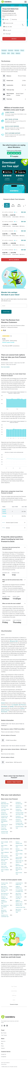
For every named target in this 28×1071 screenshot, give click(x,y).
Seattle (12, 706)
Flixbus (22, 708)
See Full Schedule (14, 259)
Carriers (4, 53)
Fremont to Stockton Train (4, 813)
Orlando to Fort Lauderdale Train (5, 916)
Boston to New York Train (4, 890)
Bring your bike (14, 641)
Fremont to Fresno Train (4, 828)
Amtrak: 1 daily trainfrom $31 (8, 364)
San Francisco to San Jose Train (5, 894)
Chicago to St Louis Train (19, 897)
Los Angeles (15, 704)
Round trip (14, 19)
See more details (5, 367)
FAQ (8, 53)
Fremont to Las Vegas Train (4, 825)
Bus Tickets (3, 1032)
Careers (3, 1048)
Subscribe (6, 311)
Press (2, 1045)
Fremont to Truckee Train (19, 810)
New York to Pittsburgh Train (4, 887)
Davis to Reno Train (4, 846)
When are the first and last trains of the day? (12, 580)
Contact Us (3, 1054)
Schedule (4, 50)
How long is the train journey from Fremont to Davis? (11, 548)
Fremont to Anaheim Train (19, 820)
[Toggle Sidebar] (25, 2)
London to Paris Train (20, 907)
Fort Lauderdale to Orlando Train (19, 890)
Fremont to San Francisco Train (4, 832)
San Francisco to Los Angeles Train (5, 907)
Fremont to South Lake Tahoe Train (19, 813)
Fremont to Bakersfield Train (5, 803)
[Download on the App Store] (7, 172)
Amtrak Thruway (5, 710)
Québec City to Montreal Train (19, 904)
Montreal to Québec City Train (4, 912)
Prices (22, 50)
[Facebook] (4, 1025)
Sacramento (4, 706)
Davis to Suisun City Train (4, 860)
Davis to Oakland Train (5, 870)
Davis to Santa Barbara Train (19, 858)
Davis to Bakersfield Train (19, 865)
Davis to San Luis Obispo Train (19, 861)
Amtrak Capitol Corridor (8, 342)
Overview (10, 50)
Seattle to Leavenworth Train (4, 902)
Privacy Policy (3, 1064)
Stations (18, 53)
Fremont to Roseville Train (19, 803)
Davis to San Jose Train (4, 863)
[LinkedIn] (7, 1025)
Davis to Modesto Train (5, 849)
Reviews (17, 50)
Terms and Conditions (5, 1062)
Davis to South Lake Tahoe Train (5, 856)
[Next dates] (25, 205)
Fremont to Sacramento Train (19, 817)
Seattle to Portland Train (19, 887)
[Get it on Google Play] (20, 172)
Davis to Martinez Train (5, 853)
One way (6, 19)
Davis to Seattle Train (4, 842)
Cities (12, 53)
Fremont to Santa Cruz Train (5, 810)
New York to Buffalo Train (18, 894)
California (14, 995)
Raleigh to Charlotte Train (4, 897)
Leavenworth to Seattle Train (19, 883)
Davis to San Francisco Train (4, 867)
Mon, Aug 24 (8, 30)
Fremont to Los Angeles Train (4, 817)
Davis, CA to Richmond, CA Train (19, 869)
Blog (2, 1043)
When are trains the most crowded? (11, 603)
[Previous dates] (2, 205)
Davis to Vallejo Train (19, 854)
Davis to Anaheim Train (19, 842)
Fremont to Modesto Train (19, 806)
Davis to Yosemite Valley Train (19, 850)
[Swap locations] (22, 25)
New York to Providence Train (18, 911)
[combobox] (14, 23)
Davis (14, 999)
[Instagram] (2, 1025)
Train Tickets (14, 986)
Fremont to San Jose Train (4, 806)
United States (14, 991)
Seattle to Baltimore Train (19, 901)
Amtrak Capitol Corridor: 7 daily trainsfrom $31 (13, 362)
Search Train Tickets (14, 782)
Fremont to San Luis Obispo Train (19, 824)
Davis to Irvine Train (19, 873)
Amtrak (4, 516)
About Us (3, 1041)
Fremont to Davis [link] (14, 1004)
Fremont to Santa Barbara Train (4, 821)
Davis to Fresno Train (19, 846)
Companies (3, 1056)
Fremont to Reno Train (19, 827)
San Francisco (22, 704)
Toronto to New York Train (4, 883)
